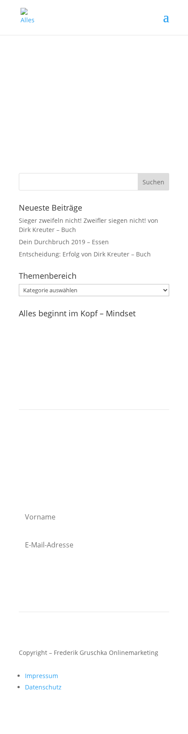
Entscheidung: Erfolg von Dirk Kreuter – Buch (85, 254)
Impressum (41, 676)
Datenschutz (43, 687)
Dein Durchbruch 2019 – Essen (64, 242)
